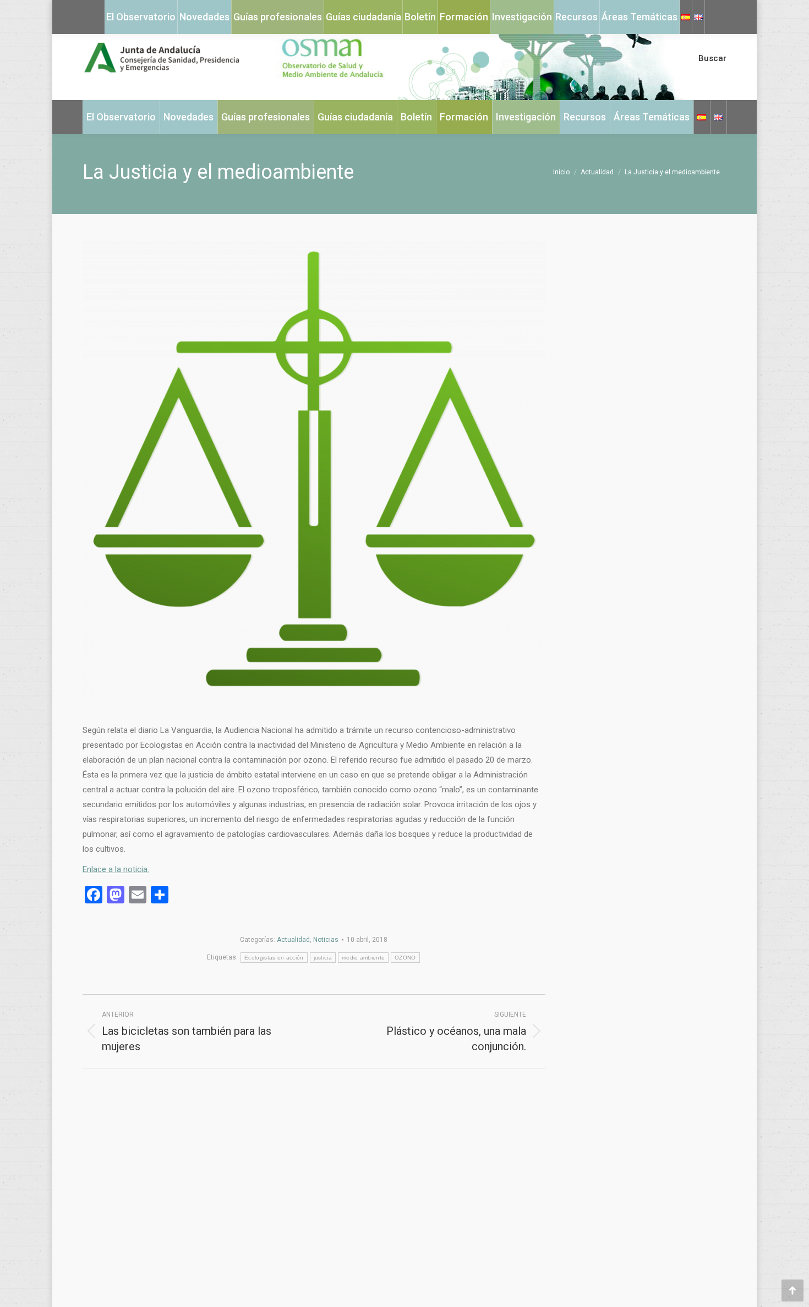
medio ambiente (363, 958)
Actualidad (293, 940)
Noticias (325, 940)
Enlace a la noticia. (116, 869)
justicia (323, 958)
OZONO (405, 958)
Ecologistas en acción (273, 958)
